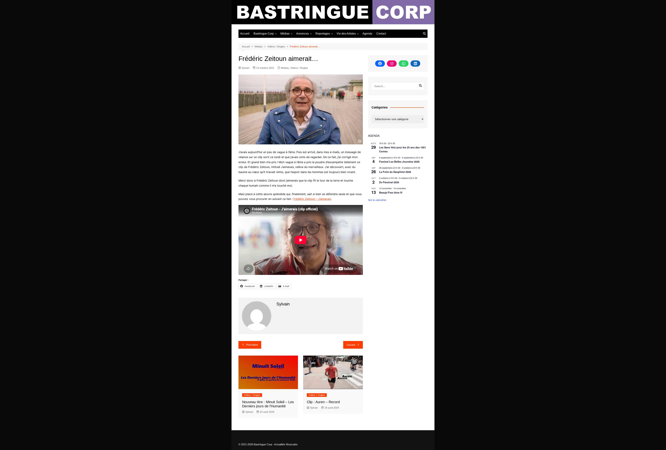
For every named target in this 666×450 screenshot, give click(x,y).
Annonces (302, 33)
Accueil (244, 33)
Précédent (252, 344)
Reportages (322, 33)
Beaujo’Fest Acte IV (390, 192)
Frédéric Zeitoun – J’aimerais (312, 199)
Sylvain (246, 67)
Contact (381, 33)
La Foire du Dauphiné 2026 (395, 172)
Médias (284, 33)
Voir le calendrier (377, 200)
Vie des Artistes (346, 33)
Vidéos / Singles (299, 67)
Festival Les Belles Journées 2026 (399, 161)
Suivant (351, 344)
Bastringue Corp (264, 33)
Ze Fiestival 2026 (389, 182)
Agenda (367, 33)
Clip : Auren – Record (323, 402)
